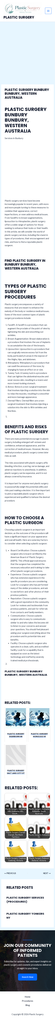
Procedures (27, 1001)
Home (27, 997)
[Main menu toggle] (48, 11)
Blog (27, 1005)
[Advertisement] (27, 51)
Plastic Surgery (19, 17)
